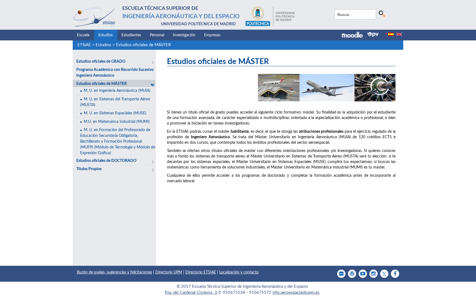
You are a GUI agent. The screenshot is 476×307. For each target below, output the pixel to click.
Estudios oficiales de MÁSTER (143, 45)
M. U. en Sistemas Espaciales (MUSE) (115, 113)
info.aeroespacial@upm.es (296, 293)
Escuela (83, 35)
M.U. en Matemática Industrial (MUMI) (117, 122)
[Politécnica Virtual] (372, 35)
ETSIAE (84, 45)
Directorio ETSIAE (200, 272)
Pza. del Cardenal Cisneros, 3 (191, 293)
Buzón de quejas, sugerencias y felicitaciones (114, 272)
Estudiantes (131, 35)
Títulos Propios (89, 169)
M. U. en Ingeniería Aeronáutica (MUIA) (117, 91)
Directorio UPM (168, 272)
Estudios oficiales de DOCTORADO (106, 161)
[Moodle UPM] (354, 35)
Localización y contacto (239, 272)
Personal (157, 35)
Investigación (184, 35)
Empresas (212, 35)
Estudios (105, 35)
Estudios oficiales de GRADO (100, 61)
